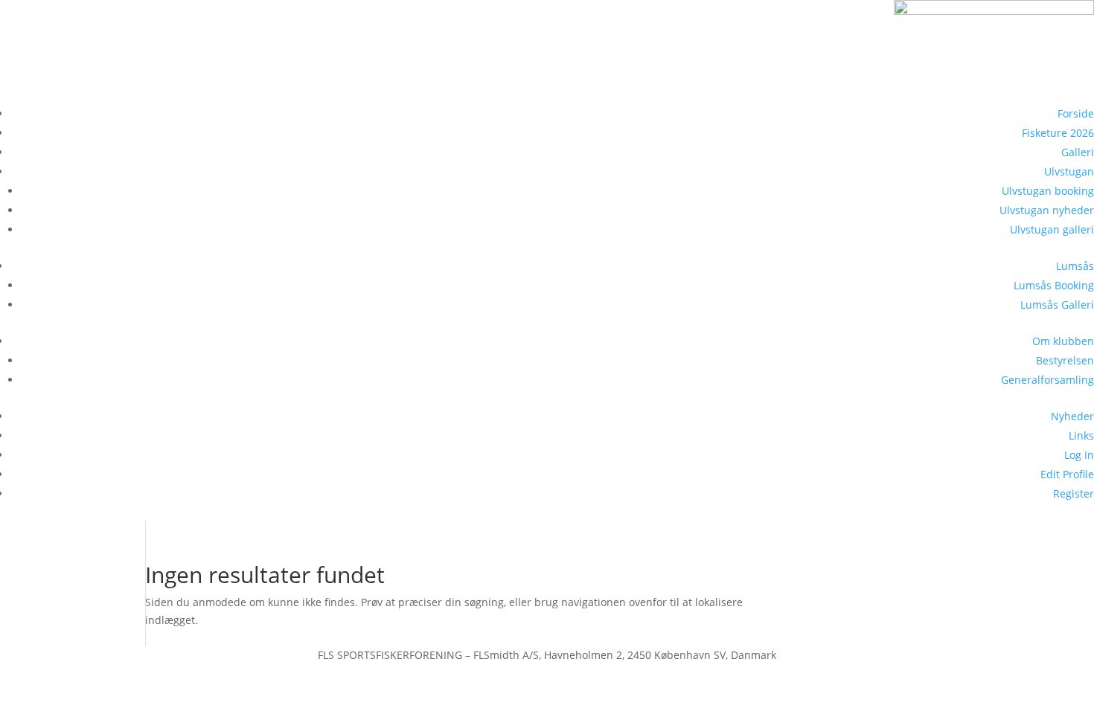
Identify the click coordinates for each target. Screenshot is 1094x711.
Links (1081, 435)
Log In (1079, 455)
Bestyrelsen (1065, 360)
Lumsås (1075, 266)
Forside (1076, 113)
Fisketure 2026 (1058, 133)
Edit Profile (1067, 474)
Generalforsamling (1047, 380)
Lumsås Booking (1054, 285)
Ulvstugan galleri (1052, 229)
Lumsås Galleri (1057, 304)
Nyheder (1072, 416)
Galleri (1077, 152)
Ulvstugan (1069, 171)
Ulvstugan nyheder (1046, 210)
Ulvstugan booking (1048, 191)
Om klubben (1063, 341)
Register (1073, 493)
